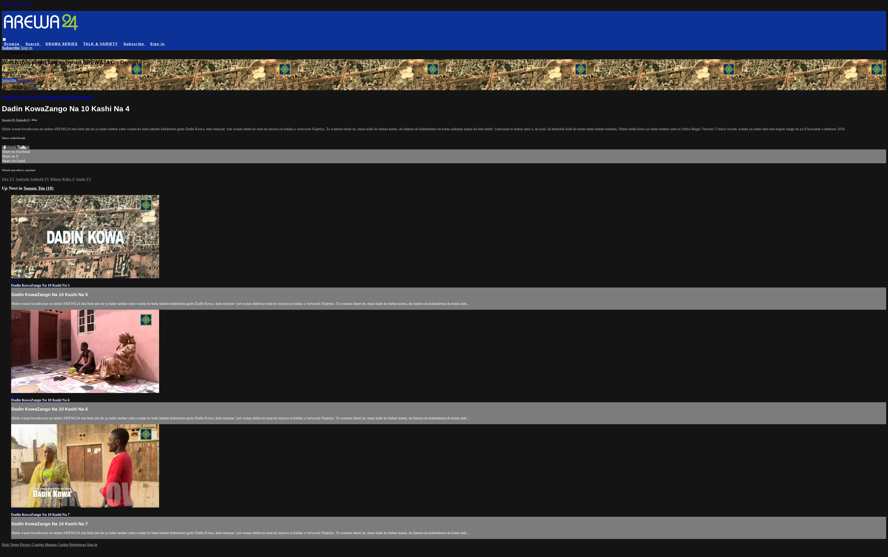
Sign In (26, 48)
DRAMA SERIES (62, 44)
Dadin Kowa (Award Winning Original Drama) (47, 96)
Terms (15, 545)
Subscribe (9, 80)
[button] (4, 39)
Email (25, 147)
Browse (12, 44)
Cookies (38, 545)
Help (6, 545)
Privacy (26, 545)
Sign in (157, 44)
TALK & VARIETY (100, 44)
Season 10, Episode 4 (16, 120)
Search (33, 44)
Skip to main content (17, 4)
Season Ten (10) (38, 188)
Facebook (9, 147)
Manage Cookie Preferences (66, 545)
